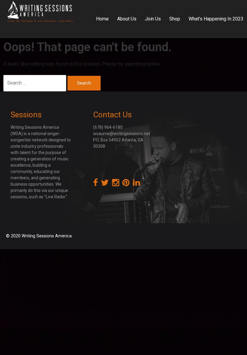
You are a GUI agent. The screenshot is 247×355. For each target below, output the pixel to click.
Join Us (153, 19)
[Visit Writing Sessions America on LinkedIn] (136, 184)
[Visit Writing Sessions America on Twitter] (105, 184)
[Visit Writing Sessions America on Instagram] (115, 184)
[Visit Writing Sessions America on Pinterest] (126, 184)
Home (102, 19)
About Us (126, 19)
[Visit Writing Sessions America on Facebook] (95, 184)
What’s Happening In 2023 (216, 19)
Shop (174, 19)
